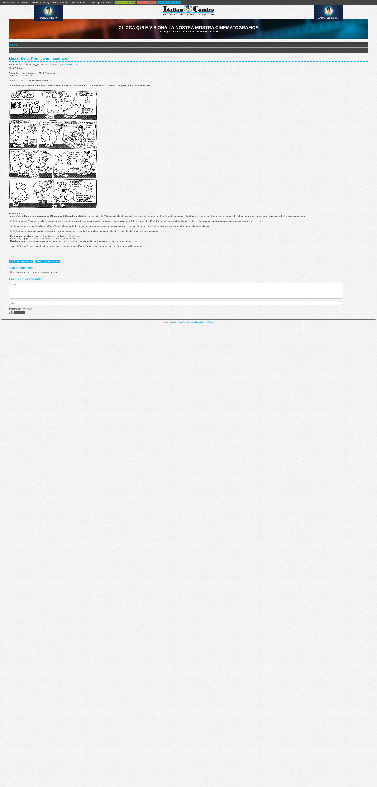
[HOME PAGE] (188, 10)
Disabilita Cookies (146, 2)
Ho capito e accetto (125, 2)
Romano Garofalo (70, 64)
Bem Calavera (188, 322)
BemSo (177, 322)
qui (52, 80)
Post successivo (48, 261)
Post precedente (21, 261)
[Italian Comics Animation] (48, 20)
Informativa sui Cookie (204, 322)
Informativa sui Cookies (169, 2)
